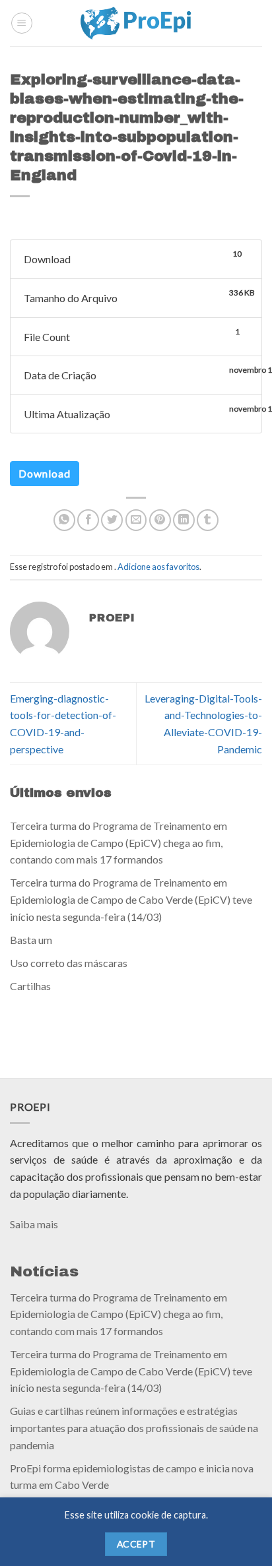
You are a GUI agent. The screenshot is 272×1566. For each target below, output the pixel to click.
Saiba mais (34, 1224)
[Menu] (21, 23)
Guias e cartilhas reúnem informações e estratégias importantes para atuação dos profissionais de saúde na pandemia (134, 1427)
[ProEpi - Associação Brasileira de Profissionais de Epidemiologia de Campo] (136, 23)
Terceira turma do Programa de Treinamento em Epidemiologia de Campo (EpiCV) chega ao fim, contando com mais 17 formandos (118, 842)
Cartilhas (30, 986)
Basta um (31, 939)
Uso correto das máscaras (68, 962)
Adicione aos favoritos (158, 566)
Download (44, 473)
